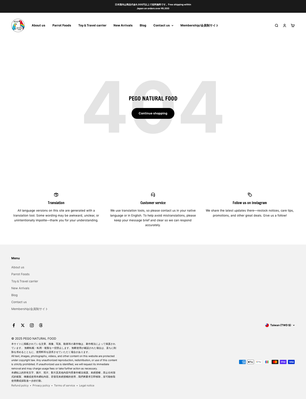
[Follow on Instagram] (31, 325)
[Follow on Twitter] (22, 325)
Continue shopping (153, 113)
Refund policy (20, 385)
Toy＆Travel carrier (92, 25)
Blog (143, 25)
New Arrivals (123, 25)
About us (38, 25)
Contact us (161, 25)
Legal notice (86, 385)
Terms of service (64, 385)
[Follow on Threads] (40, 325)
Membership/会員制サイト (199, 25)
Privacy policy (41, 385)
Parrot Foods (61, 25)
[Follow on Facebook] (13, 325)
